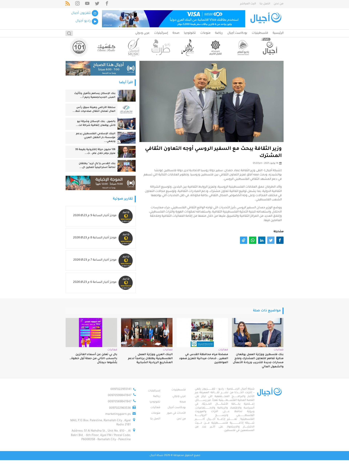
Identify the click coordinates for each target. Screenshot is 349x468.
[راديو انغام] (242, 47)
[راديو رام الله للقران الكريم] (215, 47)
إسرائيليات (161, 33)
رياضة (219, 33)
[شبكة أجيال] (266, 18)
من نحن (279, 3)
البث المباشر (248, 3)
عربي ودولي (142, 33)
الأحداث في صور (176, 413)
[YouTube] (87, 4)
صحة (176, 33)
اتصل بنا (265, 3)
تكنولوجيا (190, 33)
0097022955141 (120, 389)
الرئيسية (278, 33)
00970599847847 (119, 395)
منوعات (205, 33)
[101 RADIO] (79, 47)
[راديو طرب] (161, 47)
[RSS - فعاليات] (67, 4)
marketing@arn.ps (118, 414)
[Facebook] (107, 4)
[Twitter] (97, 4)
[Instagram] (77, 4)
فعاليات (155, 407)
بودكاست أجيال (237, 33)
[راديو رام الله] (188, 47)
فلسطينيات (260, 33)
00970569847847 (119, 401)
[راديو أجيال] (270, 47)
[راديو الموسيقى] (133, 47)
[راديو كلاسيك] (106, 47)
